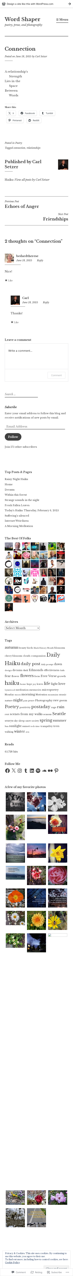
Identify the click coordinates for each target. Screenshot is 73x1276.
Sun (6, 726)
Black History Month (44, 648)
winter (19, 731)
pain (25, 700)
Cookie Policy (12, 1262)
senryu (9, 720)
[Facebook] (7, 770)
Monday (9, 694)
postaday (40, 706)
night (18, 700)
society (35, 721)
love (61, 684)
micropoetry (50, 689)
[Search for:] (21, 394)
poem (63, 700)
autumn (11, 647)
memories (35, 690)
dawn (58, 664)
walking (9, 732)
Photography (43, 700)
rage (53, 707)
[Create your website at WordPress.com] (36, 4)
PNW (56, 700)
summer (60, 720)
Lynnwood (10, 690)
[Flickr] (50, 770)
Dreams (10, 489)
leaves (40, 684)
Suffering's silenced (17, 515)
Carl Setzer (41, 56)
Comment (56, 375)
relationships (33, 147)
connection (19, 147)
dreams (17, 670)
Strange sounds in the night (22, 500)
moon (18, 694)
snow (28, 721)
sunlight (15, 726)
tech (33, 726)
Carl (25, 298)
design (8, 670)
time (37, 726)
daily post (30, 663)
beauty (22, 648)
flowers (27, 675)
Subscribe (11, 407)
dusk (25, 670)
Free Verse (49, 676)
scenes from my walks (26, 714)
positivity (25, 707)
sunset (26, 726)
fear (8, 676)
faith (62, 670)
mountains (53, 694)
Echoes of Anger (22, 204)
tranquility (46, 726)
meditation (22, 690)
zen (27, 732)
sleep (22, 720)
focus (37, 676)
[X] (13, 770)
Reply (40, 260)
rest (7, 714)
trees (56, 726)
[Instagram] (19, 770)
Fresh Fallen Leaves (17, 505)
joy (34, 684)
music (62, 694)
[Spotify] (38, 770)
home (23, 684)
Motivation (41, 694)
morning (28, 694)
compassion (38, 655)
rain (60, 707)
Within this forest (16, 494)
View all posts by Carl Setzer (31, 179)
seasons (47, 714)
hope (29, 684)
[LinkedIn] (32, 770)
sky (16, 721)
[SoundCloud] (44, 770)
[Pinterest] (56, 770)
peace (31, 700)
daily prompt (47, 664)
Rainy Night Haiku (16, 479)
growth (61, 676)
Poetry (18, 142)
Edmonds (36, 670)
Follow (13, 437)
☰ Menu (62, 19)
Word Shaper (22, 19)
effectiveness (51, 670)
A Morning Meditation (19, 526)
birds (30, 648)
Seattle (59, 713)
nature (9, 700)
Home (9, 484)
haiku (12, 683)
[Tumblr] (26, 770)
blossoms (59, 647)
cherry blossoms (13, 656)
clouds (26, 656)
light (54, 684)
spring (46, 720)
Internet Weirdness (17, 520)
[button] (15, 802)
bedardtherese (27, 256)
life (47, 683)
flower (16, 676)
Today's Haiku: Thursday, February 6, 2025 (32, 510)
